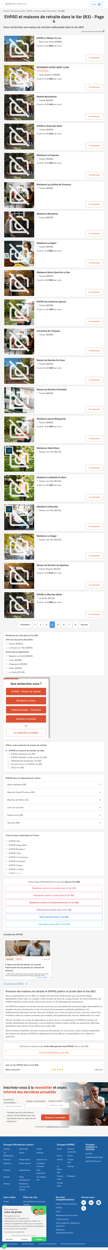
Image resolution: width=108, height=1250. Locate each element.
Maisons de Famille (71, 1150)
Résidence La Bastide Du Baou (51, 477)
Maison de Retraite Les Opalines (53, 565)
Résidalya (71, 1176)
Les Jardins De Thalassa (48, 331)
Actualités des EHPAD (13, 983)
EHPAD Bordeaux (17, 849)
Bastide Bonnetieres (47, 96)
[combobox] (13, 1106)
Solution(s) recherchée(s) (9, 1101)
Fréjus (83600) (15, 668)
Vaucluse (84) (13, 822)
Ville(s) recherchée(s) (35, 1101)
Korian (59, 1155)
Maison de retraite (18, 11)
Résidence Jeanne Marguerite (51, 419)
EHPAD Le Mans (16, 869)
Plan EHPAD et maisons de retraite (34, 1203)
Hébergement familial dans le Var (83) (54, 909)
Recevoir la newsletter (55, 1117)
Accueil (6, 11)
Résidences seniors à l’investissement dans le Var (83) (54, 902)
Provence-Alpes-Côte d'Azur (45, 11)
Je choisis (24, 1239)
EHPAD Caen (15, 853)
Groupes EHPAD (66, 1144)
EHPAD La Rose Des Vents (49, 126)
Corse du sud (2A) (15, 807)
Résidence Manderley (47, 214)
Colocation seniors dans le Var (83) (54, 924)
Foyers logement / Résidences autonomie (68, 1224)
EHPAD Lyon (15, 873)
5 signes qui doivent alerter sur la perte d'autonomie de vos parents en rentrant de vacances (24, 967)
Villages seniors (62, 1219)
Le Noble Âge (59, 1169)
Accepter (39, 1239)
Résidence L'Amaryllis (47, 506)
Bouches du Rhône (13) (17, 799)
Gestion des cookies (10, 1244)
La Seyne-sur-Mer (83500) (21, 647)
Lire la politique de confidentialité (14, 1232)
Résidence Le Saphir (47, 243)
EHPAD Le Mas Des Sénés (49, 594)
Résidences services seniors (67, 1215)
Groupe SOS (70, 1161)
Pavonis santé (60, 1177)
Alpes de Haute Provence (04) (20, 792)
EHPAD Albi (14, 841)
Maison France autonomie (66, 1204)
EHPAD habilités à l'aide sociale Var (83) (29, 757)
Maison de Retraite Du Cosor (51, 360)
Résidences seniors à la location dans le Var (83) (54, 888)
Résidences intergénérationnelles (64, 1231)
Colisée (60, 1159)
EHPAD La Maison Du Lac (49, 38)
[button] (4, 1246)
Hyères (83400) (16, 643)
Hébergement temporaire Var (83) (26, 761)
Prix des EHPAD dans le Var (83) (54, 1052)
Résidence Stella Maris (48, 448)
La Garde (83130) (17, 672)
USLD (58, 1211)
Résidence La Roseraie (48, 155)
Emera (70, 1155)
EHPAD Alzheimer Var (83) (23, 754)
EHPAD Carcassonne (18, 857)
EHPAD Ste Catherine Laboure (51, 301)
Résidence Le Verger (47, 536)
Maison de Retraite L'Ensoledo (52, 389)
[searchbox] (14, 1106)
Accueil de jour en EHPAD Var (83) (26, 764)
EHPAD (29, 11)
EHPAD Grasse (15, 865)
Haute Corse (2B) (15, 815)
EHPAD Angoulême (18, 845)
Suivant (84, 624)
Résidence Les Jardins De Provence (54, 184)
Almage (70, 1166)
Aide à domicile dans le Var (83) (54, 917)
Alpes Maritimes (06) (16, 784)
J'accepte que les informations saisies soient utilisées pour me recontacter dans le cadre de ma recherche (21, 1117)
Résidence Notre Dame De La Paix (53, 272)
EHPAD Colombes (17, 861)
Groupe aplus (60, 1184)
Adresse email (54, 1101)
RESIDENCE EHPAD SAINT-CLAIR (53, 67)
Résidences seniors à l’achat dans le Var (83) (54, 895)
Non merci (9, 1239)
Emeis (59, 1149)
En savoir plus (94, 58)
